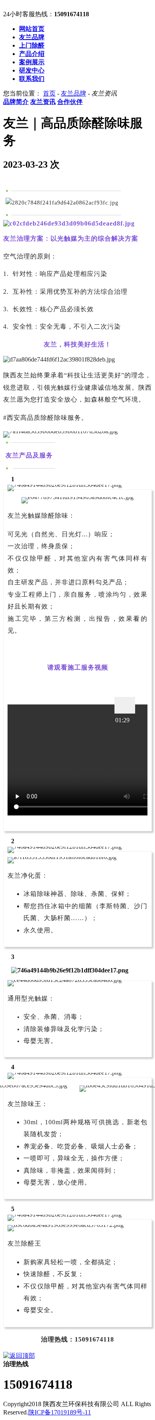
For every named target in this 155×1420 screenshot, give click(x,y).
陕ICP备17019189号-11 (59, 1412)
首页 (49, 93)
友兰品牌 (73, 93)
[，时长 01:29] (124, 705)
